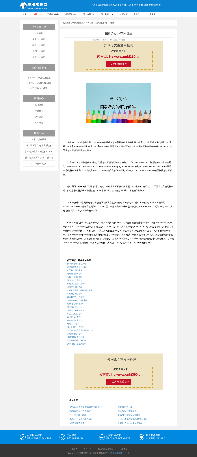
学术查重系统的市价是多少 (80, 411)
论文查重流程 (89, 14)
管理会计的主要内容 (75, 310)
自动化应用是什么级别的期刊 (79, 290)
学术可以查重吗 (38, 139)
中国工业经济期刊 (74, 314)
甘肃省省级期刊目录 (75, 337)
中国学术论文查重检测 (127, 411)
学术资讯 (123, 14)
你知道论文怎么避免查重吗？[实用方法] (85, 407)
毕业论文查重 (38, 39)
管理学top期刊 (73, 324)
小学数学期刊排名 (74, 270)
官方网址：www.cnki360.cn (118, 57)
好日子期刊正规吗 (74, 277)
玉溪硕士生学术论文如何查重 (130, 423)
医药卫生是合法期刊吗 (76, 284)
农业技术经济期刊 (74, 317)
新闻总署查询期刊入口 (76, 267)
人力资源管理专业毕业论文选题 (80, 330)
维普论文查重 (38, 57)
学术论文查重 (78, 23)
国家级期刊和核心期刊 (76, 264)
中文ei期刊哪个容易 (77, 415)
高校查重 (39, 105)
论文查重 (151, 14)
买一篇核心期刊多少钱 (76, 340)
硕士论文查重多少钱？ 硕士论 (39, 157)
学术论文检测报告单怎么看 (80, 419)
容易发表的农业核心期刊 (77, 300)
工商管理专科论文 (125, 407)
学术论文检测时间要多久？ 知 (39, 151)
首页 (25, 14)
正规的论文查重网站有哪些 (129, 415)
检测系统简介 (71, 14)
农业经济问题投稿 (74, 294)
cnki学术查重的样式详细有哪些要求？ (133, 419)
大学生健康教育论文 (77, 423)
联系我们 (73, 449)
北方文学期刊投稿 (74, 287)
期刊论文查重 (38, 51)
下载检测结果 (53, 14)
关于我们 (87, 449)
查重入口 (37, 14)
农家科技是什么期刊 (75, 297)
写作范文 (137, 14)
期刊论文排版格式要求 (76, 344)
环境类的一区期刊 (74, 274)
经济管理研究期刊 (74, 320)
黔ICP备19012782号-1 (119, 453)
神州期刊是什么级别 (75, 327)
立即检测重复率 (118, 64)
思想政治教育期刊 (74, 334)
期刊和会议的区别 (74, 307)
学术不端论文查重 (105, 449)
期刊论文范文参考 (74, 280)
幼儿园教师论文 (38, 163)
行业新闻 (39, 111)
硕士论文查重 (38, 45)
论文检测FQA (107, 14)
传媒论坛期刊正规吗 (75, 304)
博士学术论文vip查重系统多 (39, 145)
